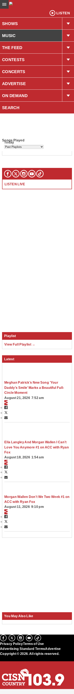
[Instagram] (24, 173)
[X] (16, 173)
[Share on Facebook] (6, 407)
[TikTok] (40, 173)
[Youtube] (32, 173)
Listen (63, 13)
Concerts (13, 71)
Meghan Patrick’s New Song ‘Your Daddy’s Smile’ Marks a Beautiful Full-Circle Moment (34, 387)
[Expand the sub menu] (68, 24)
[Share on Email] (6, 417)
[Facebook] (8, 173)
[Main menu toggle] (4, 4)
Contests (13, 59)
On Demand (15, 95)
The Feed (12, 47)
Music (9, 35)
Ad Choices (9, 664)
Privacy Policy (11, 644)
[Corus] (0, 659)
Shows (10, 23)
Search (10, 107)
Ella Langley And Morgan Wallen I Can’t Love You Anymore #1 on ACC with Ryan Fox (36, 447)
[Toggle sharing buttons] (6, 402)
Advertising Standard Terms (22, 649)
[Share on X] (6, 412)
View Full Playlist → (19, 344)
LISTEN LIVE (15, 184)
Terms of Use (33, 644)
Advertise (14, 83)
